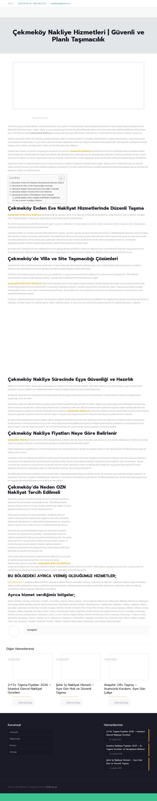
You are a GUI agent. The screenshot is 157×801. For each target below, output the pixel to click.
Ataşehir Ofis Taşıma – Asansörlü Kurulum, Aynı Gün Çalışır (124, 688)
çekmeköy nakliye (16, 582)
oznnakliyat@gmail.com (60, 3)
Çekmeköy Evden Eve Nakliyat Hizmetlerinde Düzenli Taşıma (37, 182)
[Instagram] (147, 3)
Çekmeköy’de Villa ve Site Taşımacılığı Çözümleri (32, 186)
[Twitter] (131, 3)
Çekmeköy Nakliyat (78, 410)
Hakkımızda (15, 738)
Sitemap (13, 751)
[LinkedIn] (139, 3)
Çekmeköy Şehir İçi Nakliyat (54, 563)
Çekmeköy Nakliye (81, 151)
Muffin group (51, 786)
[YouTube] (135, 3)
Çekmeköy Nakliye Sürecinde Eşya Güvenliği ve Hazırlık (35, 189)
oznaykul (32, 630)
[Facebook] (126, 3)
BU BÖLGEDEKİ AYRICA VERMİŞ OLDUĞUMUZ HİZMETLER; (37, 198)
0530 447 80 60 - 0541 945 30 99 (32, 3)
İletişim (13, 745)
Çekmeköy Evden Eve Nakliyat (25, 214)
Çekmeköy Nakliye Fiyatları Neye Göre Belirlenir (31, 192)
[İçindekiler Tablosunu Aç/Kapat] (60, 178)
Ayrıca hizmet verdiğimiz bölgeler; (28, 200)
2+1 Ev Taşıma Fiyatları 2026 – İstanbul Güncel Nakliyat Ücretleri (29, 688)
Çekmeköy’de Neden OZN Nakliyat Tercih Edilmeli (32, 195)
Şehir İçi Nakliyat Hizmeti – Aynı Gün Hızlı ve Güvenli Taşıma (75, 688)
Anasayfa (14, 732)
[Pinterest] (143, 3)
